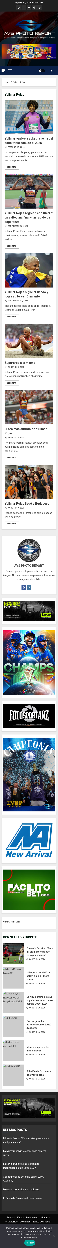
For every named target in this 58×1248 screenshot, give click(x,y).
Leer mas (11, 167)
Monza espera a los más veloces (13, 1050)
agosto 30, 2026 (37, 959)
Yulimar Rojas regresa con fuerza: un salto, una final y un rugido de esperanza (29, 191)
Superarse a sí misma (29, 341)
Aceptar (30, 1242)
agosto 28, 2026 (37, 1008)
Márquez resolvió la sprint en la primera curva (13, 978)
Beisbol (11, 1217)
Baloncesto (32, 1217)
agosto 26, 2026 (37, 1032)
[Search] (51, 71)
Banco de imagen (42, 1221)
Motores (45, 1217)
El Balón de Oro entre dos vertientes (13, 1075)
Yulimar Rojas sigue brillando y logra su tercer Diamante (29, 270)
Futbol (20, 1217)
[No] (54, 1236)
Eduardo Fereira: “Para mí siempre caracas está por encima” (13, 953)
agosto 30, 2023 (16, 367)
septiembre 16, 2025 (18, 226)
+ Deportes (11, 1221)
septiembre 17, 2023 (18, 301)
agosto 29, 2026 (37, 983)
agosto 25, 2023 (16, 438)
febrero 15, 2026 (16, 147)
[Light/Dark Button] (42, 70)
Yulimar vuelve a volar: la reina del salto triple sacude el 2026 (29, 117)
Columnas (25, 1221)
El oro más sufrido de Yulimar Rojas (29, 407)
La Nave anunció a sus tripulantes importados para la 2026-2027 (13, 1002)
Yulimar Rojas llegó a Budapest (29, 482)
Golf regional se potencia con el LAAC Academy (13, 1026)
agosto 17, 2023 (16, 508)
